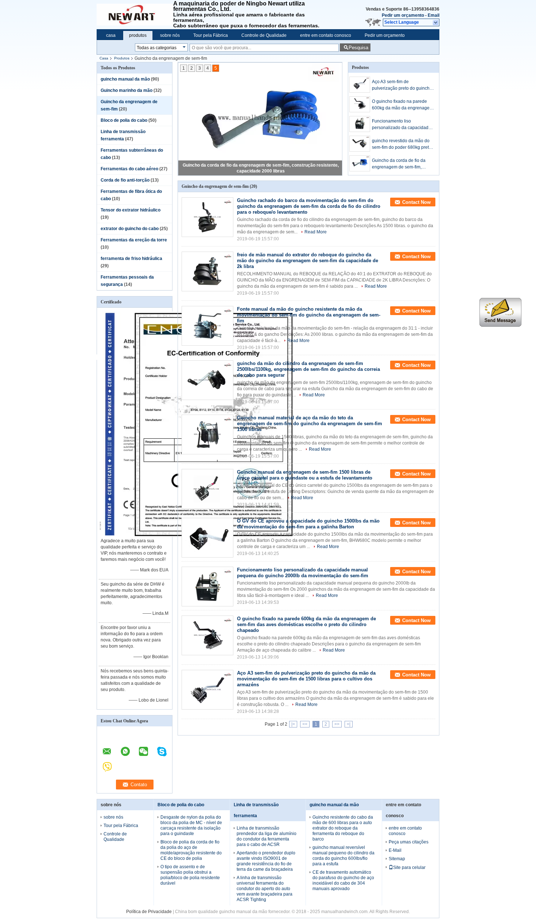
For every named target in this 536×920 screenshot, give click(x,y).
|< (293, 724)
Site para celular (409, 867)
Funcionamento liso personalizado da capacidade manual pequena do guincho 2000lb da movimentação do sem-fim (401, 125)
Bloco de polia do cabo (124, 120)
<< (304, 724)
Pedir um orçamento (403, 15)
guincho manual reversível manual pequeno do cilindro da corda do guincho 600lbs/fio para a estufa (343, 855)
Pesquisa (358, 47)
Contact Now (416, 202)
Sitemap (397, 858)
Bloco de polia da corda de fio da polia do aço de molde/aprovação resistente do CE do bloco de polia (191, 850)
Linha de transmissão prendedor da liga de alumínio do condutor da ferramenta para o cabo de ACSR (266, 836)
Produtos (121, 58)
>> (336, 724)
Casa (104, 58)
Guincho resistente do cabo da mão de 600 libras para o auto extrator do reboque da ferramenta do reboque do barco (342, 828)
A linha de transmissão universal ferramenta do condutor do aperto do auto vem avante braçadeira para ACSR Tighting (264, 888)
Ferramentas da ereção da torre (134, 239)
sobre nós (170, 35)
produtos (138, 35)
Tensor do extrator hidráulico (130, 210)
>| (348, 724)
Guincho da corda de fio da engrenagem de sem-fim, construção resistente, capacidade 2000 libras (399, 164)
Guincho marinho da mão (126, 90)
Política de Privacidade (149, 911)
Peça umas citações (408, 842)
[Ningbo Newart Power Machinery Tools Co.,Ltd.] (436, 22)
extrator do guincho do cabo (130, 228)
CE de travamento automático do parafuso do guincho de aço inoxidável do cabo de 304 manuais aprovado (343, 880)
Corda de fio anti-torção (125, 180)
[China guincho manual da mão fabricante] (135, 14)
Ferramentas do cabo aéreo (129, 168)
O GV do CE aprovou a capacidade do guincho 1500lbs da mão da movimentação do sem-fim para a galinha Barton (308, 523)
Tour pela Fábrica (210, 35)
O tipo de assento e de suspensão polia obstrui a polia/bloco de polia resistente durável (190, 875)
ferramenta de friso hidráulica (131, 258)
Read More (315, 231)
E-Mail (395, 850)
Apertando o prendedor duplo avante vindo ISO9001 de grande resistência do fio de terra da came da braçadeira (266, 861)
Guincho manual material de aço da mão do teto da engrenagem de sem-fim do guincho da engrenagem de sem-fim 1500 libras (309, 423)
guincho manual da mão (125, 79)
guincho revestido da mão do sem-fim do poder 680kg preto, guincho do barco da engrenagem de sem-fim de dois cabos (402, 144)
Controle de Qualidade (264, 35)
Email (433, 15)
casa (111, 35)
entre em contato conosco (325, 35)
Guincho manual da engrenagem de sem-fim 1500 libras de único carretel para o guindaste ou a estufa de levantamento (304, 475)
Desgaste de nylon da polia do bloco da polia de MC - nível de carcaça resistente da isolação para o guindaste (191, 825)
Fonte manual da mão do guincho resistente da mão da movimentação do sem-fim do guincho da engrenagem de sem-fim (308, 314)
